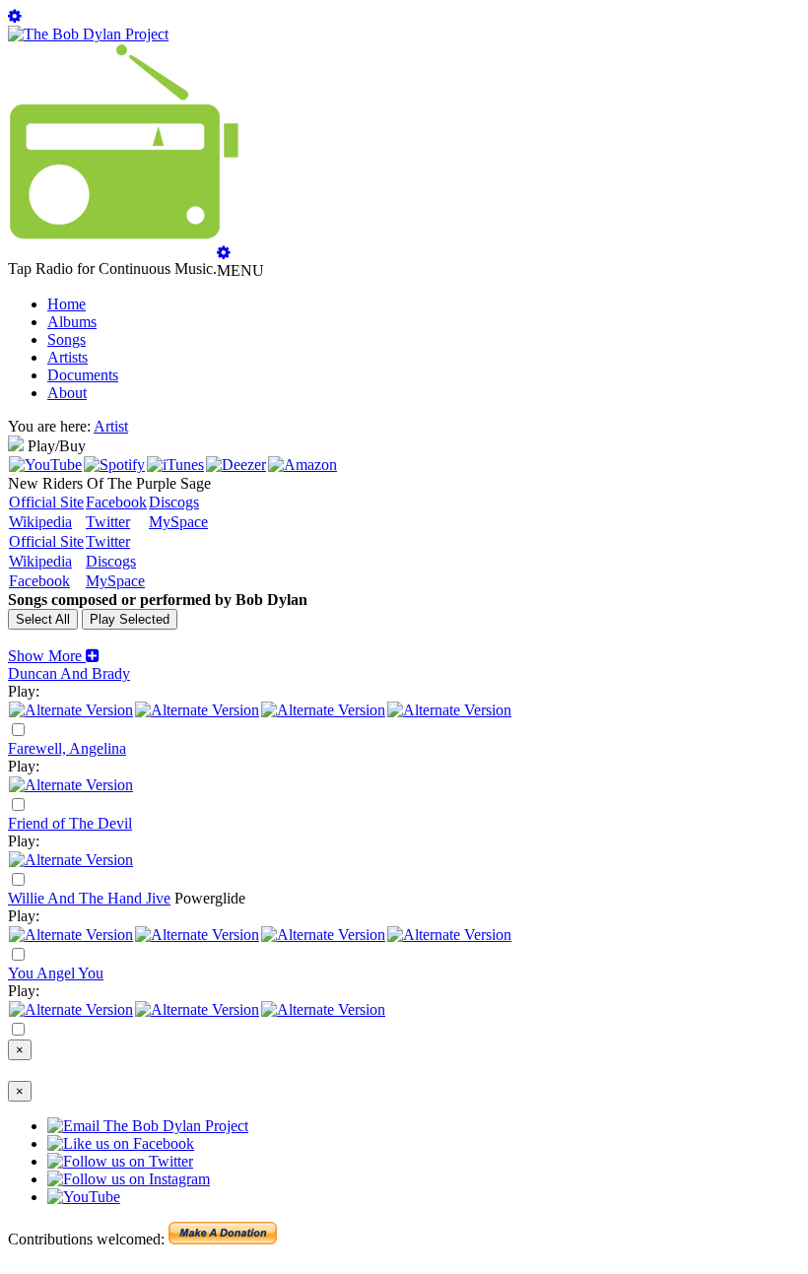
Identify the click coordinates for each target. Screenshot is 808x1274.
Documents (82, 375)
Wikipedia (40, 521)
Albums (72, 321)
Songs (66, 339)
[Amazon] (302, 464)
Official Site (46, 502)
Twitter (108, 521)
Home (66, 304)
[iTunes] (175, 464)
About (67, 392)
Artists (67, 357)
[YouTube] (45, 464)
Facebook (116, 502)
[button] (54, 655)
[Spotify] (114, 464)
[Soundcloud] (323, 710)
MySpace (178, 521)
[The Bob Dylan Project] (88, 34)
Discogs (174, 502)
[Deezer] (236, 464)
